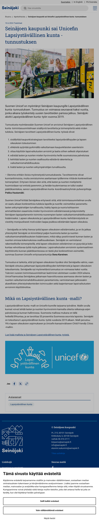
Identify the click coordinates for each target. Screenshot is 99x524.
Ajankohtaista (19, 16)
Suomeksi (65, 2)
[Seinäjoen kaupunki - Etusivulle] (10, 8)
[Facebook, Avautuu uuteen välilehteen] (74, 467)
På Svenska (91, 2)
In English (78, 2)
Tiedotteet (18, 23)
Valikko (95, 10)
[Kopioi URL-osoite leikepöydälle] (26, 383)
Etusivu (8, 16)
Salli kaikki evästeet (49, 501)
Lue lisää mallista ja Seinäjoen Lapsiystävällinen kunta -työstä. (37, 335)
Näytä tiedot (49, 518)
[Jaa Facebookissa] (14, 383)
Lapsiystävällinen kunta (21, 404)
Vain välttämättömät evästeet (49, 510)
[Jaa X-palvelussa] (20, 383)
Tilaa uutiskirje (58, 453)
